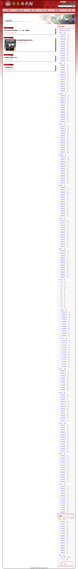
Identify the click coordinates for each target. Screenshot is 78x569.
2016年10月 (63, 375)
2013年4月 (63, 481)
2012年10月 (63, 498)
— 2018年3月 (64, 333)
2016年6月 (63, 385)
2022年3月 (63, 211)
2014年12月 (63, 432)
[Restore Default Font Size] (74, 2)
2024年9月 (63, 133)
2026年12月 (63, 74)
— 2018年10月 (64, 316)
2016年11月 (63, 373)
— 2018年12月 (64, 312)
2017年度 (63, 533)
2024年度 (63, 547)
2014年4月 (63, 451)
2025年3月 (63, 116)
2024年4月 (63, 145)
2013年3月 (63, 486)
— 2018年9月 (64, 319)
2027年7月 (63, 46)
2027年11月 (63, 36)
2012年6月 (63, 507)
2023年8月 (63, 166)
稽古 (62, 564)
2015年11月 (63, 404)
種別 (60, 555)
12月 (62, 281)
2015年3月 (63, 425)
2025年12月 (63, 95)
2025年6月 (63, 109)
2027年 (60, 32)
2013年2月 (63, 488)
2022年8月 (63, 196)
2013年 (60, 453)
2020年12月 (63, 251)
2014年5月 (63, 448)
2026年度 (63, 552)
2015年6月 (63, 415)
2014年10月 (63, 436)
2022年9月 (63, 194)
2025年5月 (63, 112)
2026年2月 (63, 67)
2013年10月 (63, 467)
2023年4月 (63, 175)
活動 (45, 10)
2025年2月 (63, 119)
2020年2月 (63, 274)
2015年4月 (63, 420)
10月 (62, 286)
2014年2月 (63, 458)
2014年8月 (63, 441)
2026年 (60, 63)
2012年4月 (63, 512)
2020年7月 (63, 262)
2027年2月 (63, 58)
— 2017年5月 (64, 357)
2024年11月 (63, 128)
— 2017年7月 (64, 352)
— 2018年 (61, 310)
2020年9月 (63, 258)
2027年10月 (63, 39)
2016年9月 (63, 378)
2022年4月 (63, 208)
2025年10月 (63, 100)
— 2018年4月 (64, 331)
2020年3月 (63, 272)
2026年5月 (63, 91)
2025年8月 (63, 105)
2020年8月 (63, 260)
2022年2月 (63, 213)
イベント (63, 559)
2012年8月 (63, 502)
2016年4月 (63, 389)
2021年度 (63, 540)
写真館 (57, 10)
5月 (61, 298)
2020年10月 (63, 255)
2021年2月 (63, 244)
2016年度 (63, 531)
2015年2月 (63, 427)
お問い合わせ (72, 4)
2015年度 (63, 528)
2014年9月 (63, 439)
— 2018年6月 (64, 326)
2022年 (60, 185)
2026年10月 (63, 79)
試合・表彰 (63, 557)
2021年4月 (63, 239)
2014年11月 (63, 434)
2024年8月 (63, 135)
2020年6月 (63, 265)
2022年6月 (63, 204)
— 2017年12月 (64, 340)
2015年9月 (63, 408)
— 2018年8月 (64, 321)
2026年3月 (63, 69)
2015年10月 (63, 406)
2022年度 (63, 543)
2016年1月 (63, 399)
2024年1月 (63, 152)
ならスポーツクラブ (65, 561)
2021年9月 (63, 227)
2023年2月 (63, 180)
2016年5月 (63, 387)
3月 (61, 302)
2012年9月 (63, 500)
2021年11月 (63, 222)
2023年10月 (63, 161)
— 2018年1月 (64, 335)
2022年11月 (63, 189)
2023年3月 (63, 178)
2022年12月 (63, 187)
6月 (61, 295)
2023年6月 (63, 171)
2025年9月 (63, 102)
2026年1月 (63, 65)
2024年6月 (63, 140)
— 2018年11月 (64, 314)
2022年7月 (63, 201)
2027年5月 (63, 51)
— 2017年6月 (64, 354)
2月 (61, 305)
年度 (60, 519)
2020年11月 (63, 253)
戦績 (69, 10)
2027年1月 (63, 60)
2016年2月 (63, 396)
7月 (61, 293)
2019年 (60, 279)
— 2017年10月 (64, 345)
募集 (33, 10)
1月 (61, 307)
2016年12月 (63, 371)
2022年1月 (63, 215)
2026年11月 (63, 76)
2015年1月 (63, 429)
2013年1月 (63, 491)
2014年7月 (63, 444)
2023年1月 (63, 182)
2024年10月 (63, 131)
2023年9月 (63, 164)
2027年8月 (63, 44)
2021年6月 (63, 234)
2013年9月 (63, 469)
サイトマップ (64, 4)
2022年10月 (63, 192)
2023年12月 (63, 156)
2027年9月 (63, 41)
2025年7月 (63, 107)
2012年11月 (63, 495)
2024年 (60, 124)
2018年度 (63, 536)
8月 (61, 291)
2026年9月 (63, 81)
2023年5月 (63, 173)
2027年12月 (63, 34)
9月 (61, 288)
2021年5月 (63, 237)
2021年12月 (63, 220)
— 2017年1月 (64, 366)
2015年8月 (63, 411)
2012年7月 (63, 505)
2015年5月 (63, 418)
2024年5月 (63, 142)
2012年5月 (63, 509)
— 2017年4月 (64, 359)
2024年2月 (63, 149)
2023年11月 (63, 159)
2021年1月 (63, 246)
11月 (62, 284)
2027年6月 (63, 48)
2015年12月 (63, 401)
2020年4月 (63, 269)
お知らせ (21, 10)
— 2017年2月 (64, 364)
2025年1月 (63, 121)
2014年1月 (63, 460)
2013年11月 (63, 465)
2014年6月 (63, 446)
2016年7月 (63, 382)
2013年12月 (63, 462)
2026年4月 (63, 72)
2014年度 (63, 526)
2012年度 (63, 521)
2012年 (60, 484)
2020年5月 (63, 267)
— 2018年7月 (64, 324)
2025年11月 (63, 98)
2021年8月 (63, 229)
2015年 (60, 392)
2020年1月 (63, 277)
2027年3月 (63, 55)
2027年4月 (63, 53)
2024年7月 (63, 138)
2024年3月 (63, 147)
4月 (61, 300)
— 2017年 (61, 338)
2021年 (60, 218)
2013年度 (63, 524)
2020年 (60, 249)
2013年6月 (63, 477)
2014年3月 (63, 455)
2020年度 (63, 538)
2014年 (60, 423)
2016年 (60, 369)
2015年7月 (63, 413)
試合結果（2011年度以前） (65, 30)
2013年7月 (63, 474)
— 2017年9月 (64, 347)
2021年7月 (63, 232)
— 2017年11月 (64, 342)
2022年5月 (63, 206)
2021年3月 (63, 241)
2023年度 (61, 155)
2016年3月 (63, 394)
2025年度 (61, 93)
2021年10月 (63, 225)
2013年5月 (63, 479)
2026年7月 (63, 86)
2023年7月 (63, 168)
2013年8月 (63, 472)
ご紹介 (8, 10)
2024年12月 (63, 126)
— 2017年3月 (64, 361)
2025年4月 (63, 114)
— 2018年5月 (64, 328)
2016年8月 (63, 380)
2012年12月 (63, 493)
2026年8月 (63, 84)
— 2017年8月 (64, 349)
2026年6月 (63, 88)
